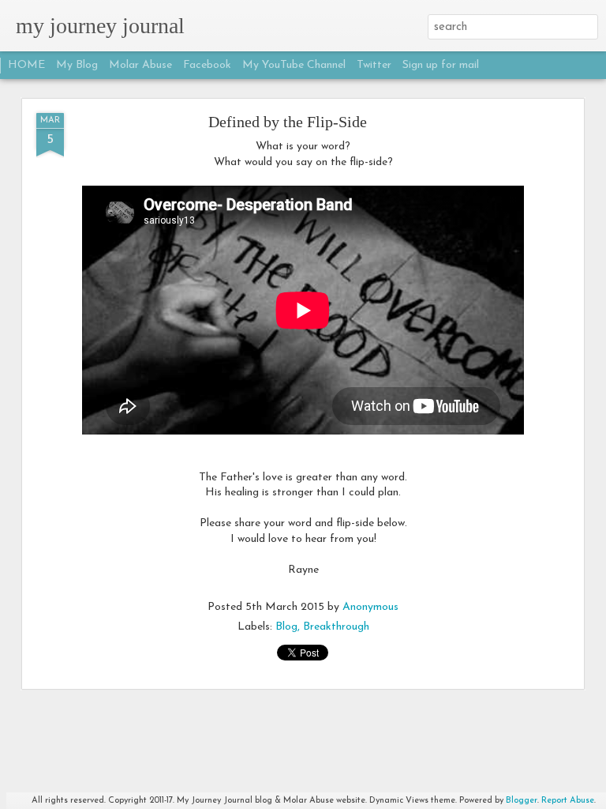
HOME (26, 65)
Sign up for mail (440, 65)
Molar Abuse (140, 65)
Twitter (374, 65)
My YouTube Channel (294, 65)
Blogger (521, 800)
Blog (286, 627)
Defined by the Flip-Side (287, 121)
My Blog (77, 65)
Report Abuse (567, 800)
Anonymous (370, 607)
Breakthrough (336, 627)
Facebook (207, 65)
